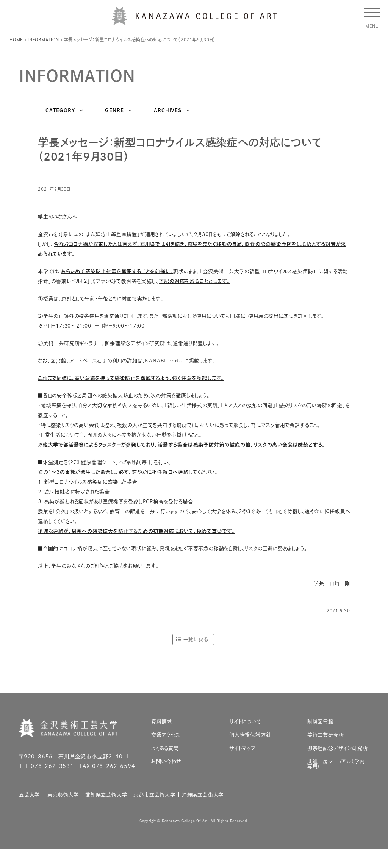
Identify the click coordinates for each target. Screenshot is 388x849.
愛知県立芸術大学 (106, 794)
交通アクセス (165, 734)
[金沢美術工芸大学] (194, 22)
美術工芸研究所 (325, 734)
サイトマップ (242, 748)
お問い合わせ (166, 761)
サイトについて (245, 721)
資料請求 (161, 721)
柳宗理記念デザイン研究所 (337, 748)
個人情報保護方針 (250, 734)
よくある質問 (165, 748)
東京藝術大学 (63, 794)
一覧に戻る (195, 639)
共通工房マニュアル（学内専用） (336, 764)
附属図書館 (320, 721)
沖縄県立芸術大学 (203, 794)
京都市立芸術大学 (154, 794)
